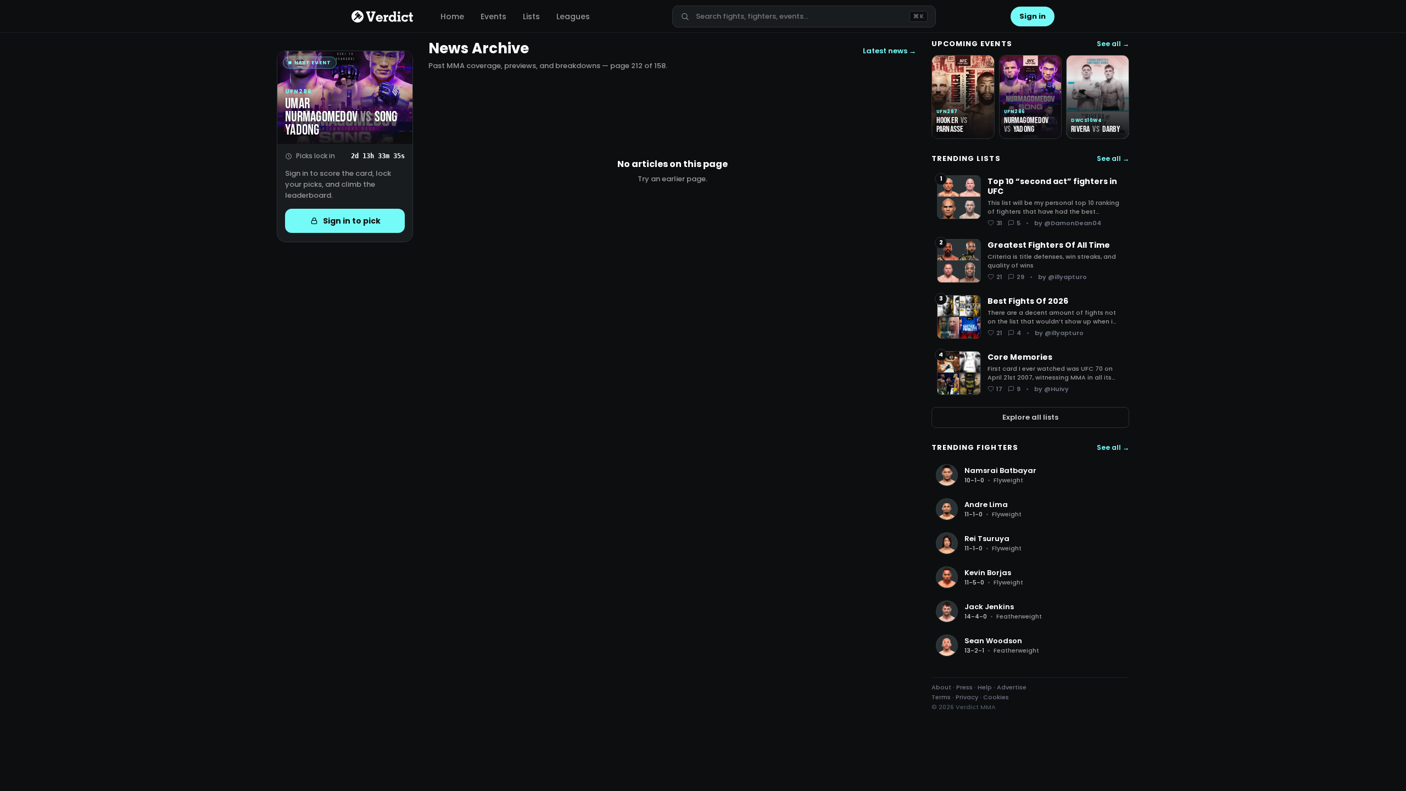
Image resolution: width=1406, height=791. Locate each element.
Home (452, 16)
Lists (531, 16)
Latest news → (889, 50)
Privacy (967, 697)
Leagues (573, 16)
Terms (941, 697)
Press (964, 687)
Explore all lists (1030, 417)
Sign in (1032, 16)
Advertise (1011, 687)
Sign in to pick (352, 220)
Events (493, 16)
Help (985, 687)
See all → (1113, 44)
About (941, 687)
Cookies (996, 697)
